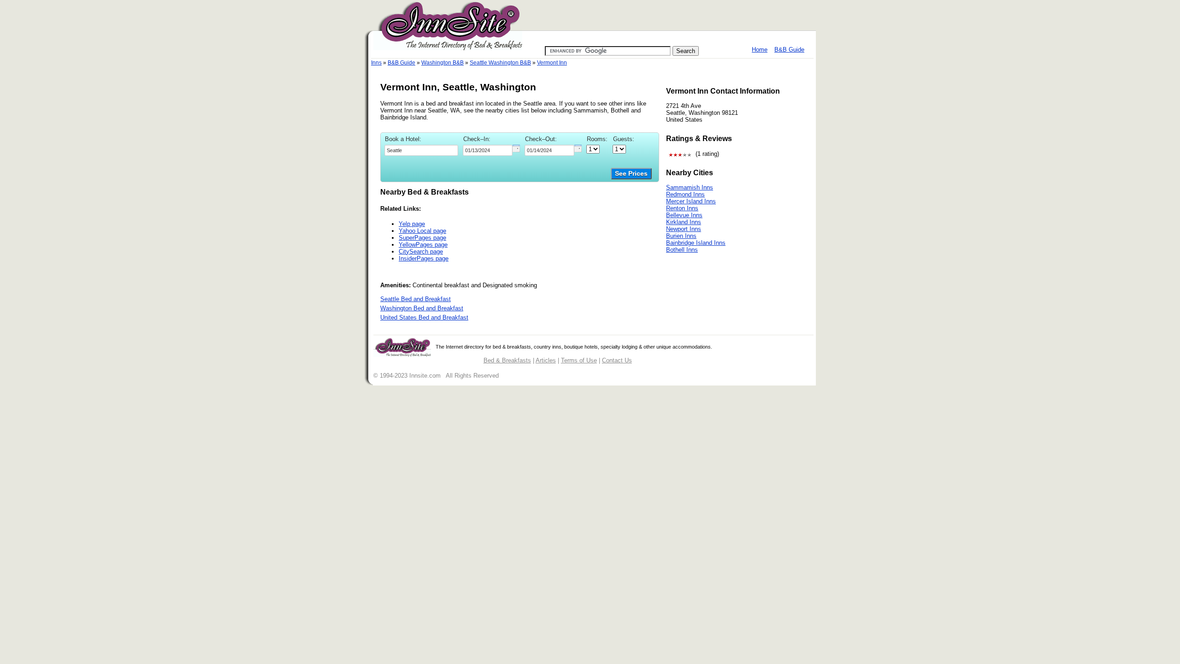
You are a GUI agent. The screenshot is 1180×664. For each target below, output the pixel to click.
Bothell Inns (682, 249)
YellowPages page (423, 244)
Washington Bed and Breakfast (421, 308)
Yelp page (412, 223)
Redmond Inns (685, 194)
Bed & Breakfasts (507, 360)
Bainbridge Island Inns (696, 242)
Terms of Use (579, 360)
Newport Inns (683, 228)
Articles (546, 360)
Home (759, 49)
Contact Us (617, 360)
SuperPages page (422, 237)
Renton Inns (682, 208)
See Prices (631, 173)
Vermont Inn (552, 62)
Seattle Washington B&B (500, 62)
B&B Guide (789, 49)
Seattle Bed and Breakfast (415, 299)
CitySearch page (421, 251)
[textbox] (421, 150)
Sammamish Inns (689, 187)
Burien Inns (681, 235)
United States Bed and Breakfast (424, 317)
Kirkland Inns (683, 222)
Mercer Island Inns (691, 201)
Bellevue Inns (684, 215)
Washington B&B (442, 62)
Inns (376, 62)
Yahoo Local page (422, 230)
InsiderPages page (423, 258)
